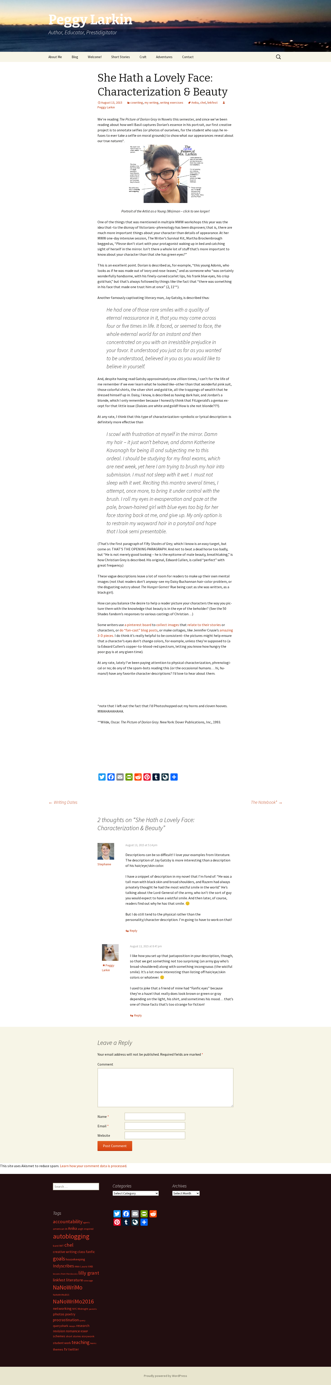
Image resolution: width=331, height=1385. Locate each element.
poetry (70, 1314)
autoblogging (71, 1236)
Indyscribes (63, 1266)
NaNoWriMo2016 (73, 1301)
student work (62, 1343)
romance (73, 1330)
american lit (60, 1228)
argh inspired (85, 1228)
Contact (188, 57)
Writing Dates (62, 802)
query (82, 1320)
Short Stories (120, 57)
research (82, 1325)
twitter (73, 1349)
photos (58, 1314)
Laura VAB (86, 1266)
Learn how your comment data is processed (93, 1166)
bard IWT (58, 1245)
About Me (55, 57)
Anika (195, 102)
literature (74, 1279)
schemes (59, 1336)
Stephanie (104, 864)
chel (203, 102)
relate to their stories (204, 624)
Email (103, 1126)
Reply (133, 931)
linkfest (212, 102)
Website (103, 1135)
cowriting (136, 102)
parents (93, 1309)
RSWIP (84, 1331)
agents (86, 1222)
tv (66, 1349)
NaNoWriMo (67, 1287)
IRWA (77, 1266)
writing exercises (171, 102)
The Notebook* (267, 802)
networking (62, 1308)
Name (103, 1116)
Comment (105, 1064)
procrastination (66, 1319)
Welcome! (95, 57)
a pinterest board (137, 624)
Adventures (164, 57)
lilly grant (88, 1273)
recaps (72, 1326)
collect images (167, 624)
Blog (75, 57)
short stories (73, 1336)
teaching (80, 1342)
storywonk (88, 1336)
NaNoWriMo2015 (61, 1294)
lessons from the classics (65, 1273)
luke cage (88, 1280)
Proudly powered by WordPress (165, 1376)
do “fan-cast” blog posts (139, 630)
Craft (143, 57)
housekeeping (75, 1259)
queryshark (60, 1326)
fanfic (90, 1251)
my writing (152, 102)
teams (93, 1343)
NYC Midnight (80, 1308)
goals (59, 1258)
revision (59, 1331)
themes (58, 1349)
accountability (67, 1222)
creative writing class (69, 1252)
